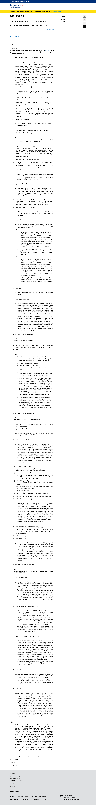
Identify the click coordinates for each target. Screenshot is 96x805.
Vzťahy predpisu (14, 36)
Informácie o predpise (16, 32)
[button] (62, 19)
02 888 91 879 (12, 785)
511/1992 (47, 50)
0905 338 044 (12, 786)
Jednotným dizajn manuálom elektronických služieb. (35, 799)
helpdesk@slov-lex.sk (14, 791)
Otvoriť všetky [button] (50, 29)
